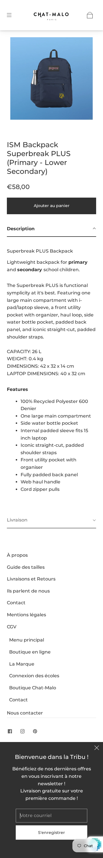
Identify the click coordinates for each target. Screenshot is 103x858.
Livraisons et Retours (31, 579)
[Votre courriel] (51, 815)
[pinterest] (35, 731)
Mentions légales (26, 614)
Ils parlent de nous (28, 591)
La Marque (21, 664)
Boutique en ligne (30, 652)
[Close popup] (96, 748)
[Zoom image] (51, 79)
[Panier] (90, 15)
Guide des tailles (26, 567)
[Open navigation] (13, 15)
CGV (11, 626)
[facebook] (9, 731)
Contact (16, 602)
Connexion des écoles (34, 675)
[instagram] (22, 731)
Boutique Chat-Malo (32, 687)
